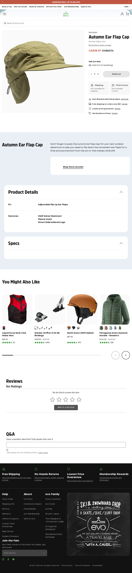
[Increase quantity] (98, 74)
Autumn (93, 32)
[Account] (122, 14)
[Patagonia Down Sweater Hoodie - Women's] (115, 309)
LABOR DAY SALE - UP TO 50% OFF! (66, 2)
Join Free (124, 99)
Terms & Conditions (82, 565)
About (28, 494)
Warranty (6, 514)
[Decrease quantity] (91, 74)
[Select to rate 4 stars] (72, 399)
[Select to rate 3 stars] (66, 399)
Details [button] (124, 104)
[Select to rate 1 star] (52, 399)
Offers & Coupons (10, 519)
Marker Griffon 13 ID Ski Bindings (47, 334)
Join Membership (71, 7)
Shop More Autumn (73, 167)
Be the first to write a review (100, 45)
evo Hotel (50, 504)
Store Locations (53, 499)
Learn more (43, 453)
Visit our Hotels (20, 7)
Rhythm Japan (52, 514)
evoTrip (48, 509)
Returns (5, 509)
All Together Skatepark (51, 528)
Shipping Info (8, 504)
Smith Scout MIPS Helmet (80, 333)
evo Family (52, 494)
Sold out (116, 74)
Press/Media (30, 509)
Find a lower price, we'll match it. (80, 481)
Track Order (7, 499)
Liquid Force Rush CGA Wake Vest (14, 334)
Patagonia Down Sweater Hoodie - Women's (114, 334)
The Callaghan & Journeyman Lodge (54, 520)
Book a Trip (7, 7)
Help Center (8, 531)
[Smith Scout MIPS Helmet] (82, 309)
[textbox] (66, 445)
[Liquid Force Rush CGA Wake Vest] (17, 309)
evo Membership (32, 514)
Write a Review (66, 407)
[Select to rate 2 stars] (59, 399)
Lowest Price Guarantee (8, 525)
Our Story (28, 499)
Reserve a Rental (36, 7)
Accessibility (97, 565)
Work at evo (29, 519)
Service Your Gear (54, 7)
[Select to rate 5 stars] (79, 399)
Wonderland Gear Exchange (53, 536)
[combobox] (66, 23)
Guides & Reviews (10, 536)
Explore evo (86, 7)
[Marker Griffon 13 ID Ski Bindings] (50, 309)
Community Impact (33, 504)
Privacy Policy (66, 565)
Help (5, 494)
